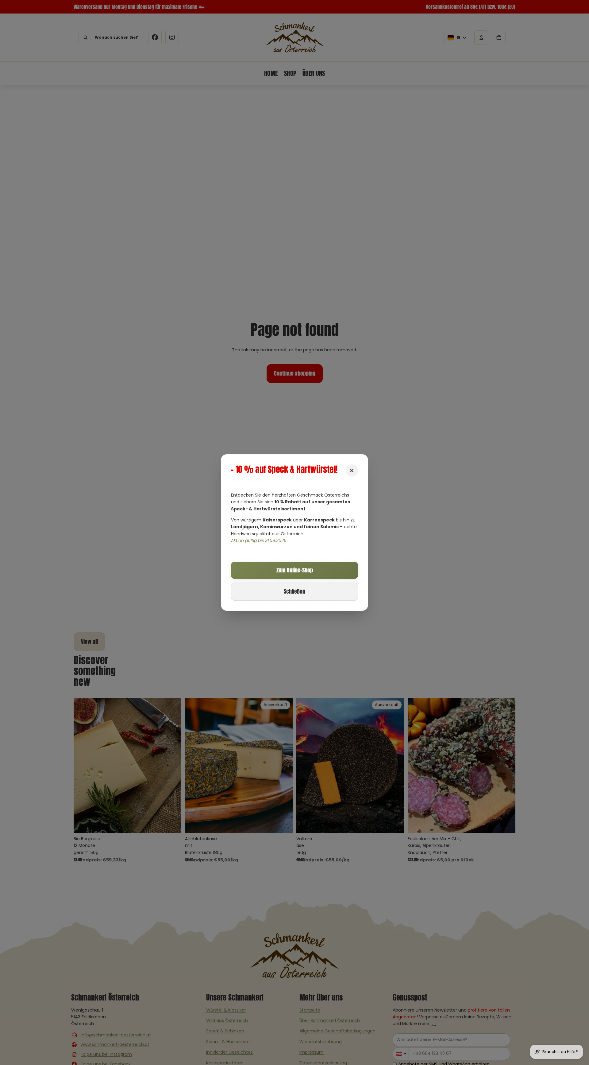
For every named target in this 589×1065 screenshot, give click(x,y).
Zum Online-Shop (294, 570)
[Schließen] (352, 470)
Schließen (294, 591)
